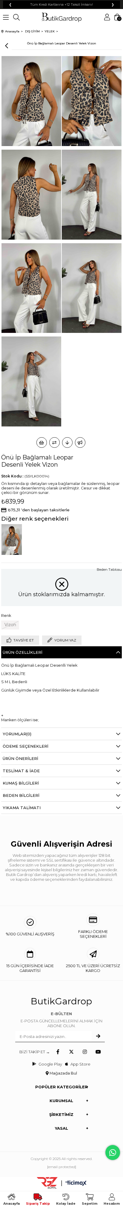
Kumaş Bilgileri (21, 783)
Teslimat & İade (21, 770)
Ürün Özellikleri (22, 652)
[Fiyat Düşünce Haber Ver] (67, 442)
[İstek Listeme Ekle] (41, 442)
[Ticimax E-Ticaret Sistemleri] (76, 1183)
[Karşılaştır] (54, 442)
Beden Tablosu (109, 569)
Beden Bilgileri (21, 795)
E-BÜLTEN (61, 1013)
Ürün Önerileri (20, 758)
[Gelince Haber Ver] (80, 442)
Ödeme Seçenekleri (25, 746)
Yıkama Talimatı (22, 807)
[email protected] (61, 1167)
